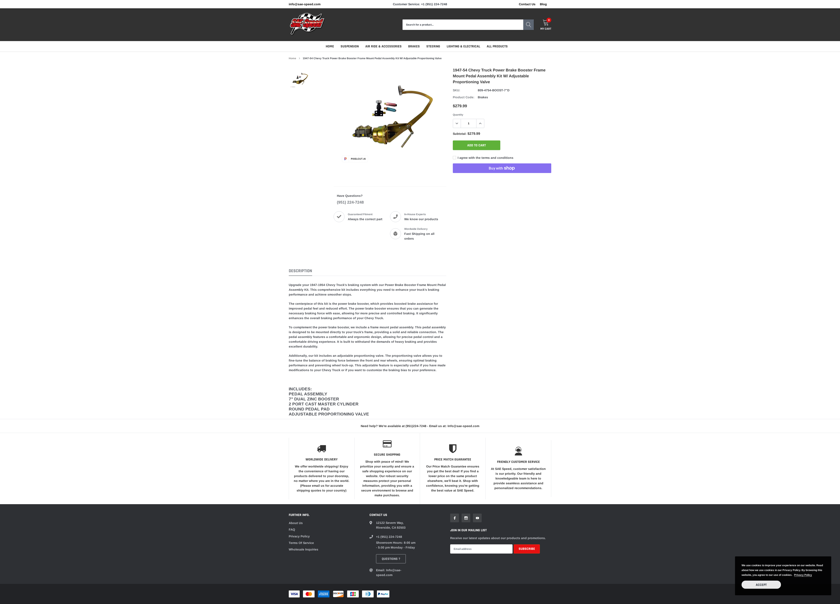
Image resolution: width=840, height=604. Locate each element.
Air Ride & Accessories (383, 46)
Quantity (458, 114)
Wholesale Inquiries (303, 549)
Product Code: (463, 97)
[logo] (307, 24)
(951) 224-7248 (350, 202)
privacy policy (803, 574)
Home (330, 46)
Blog (543, 4)
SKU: (456, 90)
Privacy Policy (299, 536)
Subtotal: (460, 133)
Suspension (350, 46)
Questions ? (391, 559)
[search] (528, 24)
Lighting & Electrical (463, 46)
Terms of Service (301, 543)
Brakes (414, 46)
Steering (433, 46)
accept (761, 585)
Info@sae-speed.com (304, 4)
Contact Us (527, 4)
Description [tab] (300, 271)
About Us (296, 523)
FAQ (292, 529)
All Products (497, 46)
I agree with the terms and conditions (485, 157)
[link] (300, 78)
